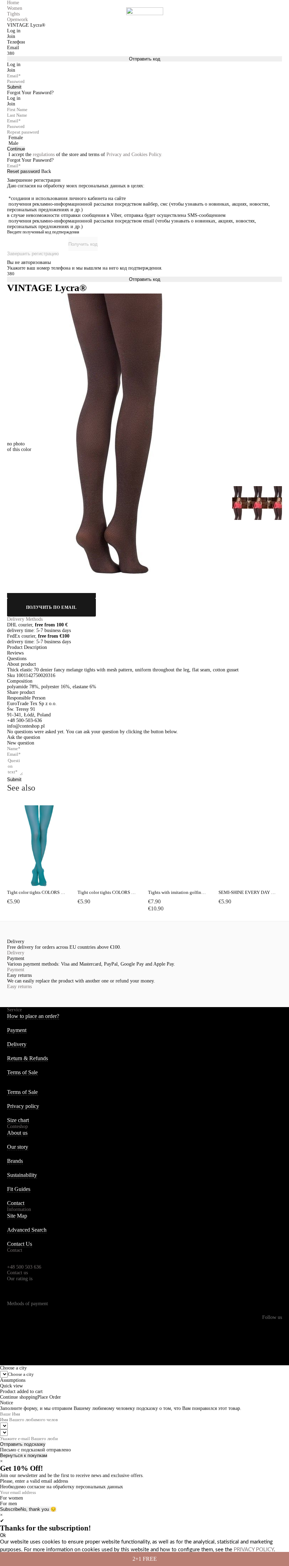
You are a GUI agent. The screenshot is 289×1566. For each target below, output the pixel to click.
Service (14, 1009)
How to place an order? (33, 1016)
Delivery (15, 952)
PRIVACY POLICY (254, 1549)
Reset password (23, 171)
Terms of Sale (22, 1072)
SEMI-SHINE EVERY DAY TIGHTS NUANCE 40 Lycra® (248, 892)
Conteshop (17, 1126)
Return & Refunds (27, 1058)
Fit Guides (18, 1189)
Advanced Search (27, 1230)
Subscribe (10, 1509)
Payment (15, 969)
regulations (44, 154)
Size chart (18, 1120)
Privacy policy (23, 1106)
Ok (3, 1535)
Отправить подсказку (22, 1444)
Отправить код (144, 59)
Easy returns (19, 986)
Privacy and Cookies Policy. (134, 154)
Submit (14, 87)
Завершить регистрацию (33, 253)
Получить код (83, 244)
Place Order (49, 1397)
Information (19, 1209)
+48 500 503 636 (24, 1267)
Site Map (17, 1216)
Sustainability (22, 1175)
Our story (17, 1147)
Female (15, 137)
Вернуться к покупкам (23, 1455)
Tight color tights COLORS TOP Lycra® (36, 892)
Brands (15, 1161)
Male (13, 143)
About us (17, 1133)
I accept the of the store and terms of (85, 154)
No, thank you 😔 (38, 1509)
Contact (15, 1203)
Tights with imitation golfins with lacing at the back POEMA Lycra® (177, 892)
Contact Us (19, 1244)
